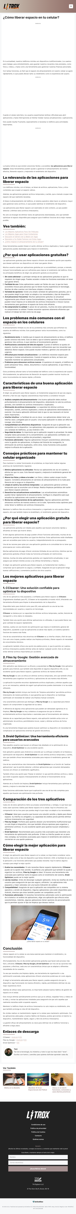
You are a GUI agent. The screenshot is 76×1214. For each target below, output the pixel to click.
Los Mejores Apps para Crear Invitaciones (21, 234)
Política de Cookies (38, 1132)
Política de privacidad (38, 1128)
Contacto (38, 1136)
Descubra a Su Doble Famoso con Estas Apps (23, 239)
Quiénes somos (38, 1139)
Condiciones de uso (38, 1125)
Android (15, 1037)
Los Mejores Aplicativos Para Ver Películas (21, 232)
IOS (20, 1037)
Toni (16, 1049)
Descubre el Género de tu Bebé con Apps (21, 237)
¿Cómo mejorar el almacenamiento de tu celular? (24, 242)
